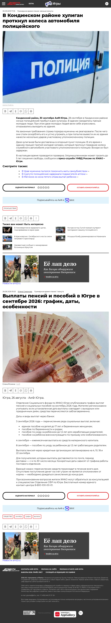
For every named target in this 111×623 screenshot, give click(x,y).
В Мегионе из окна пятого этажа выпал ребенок (49, 177)
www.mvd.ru (8, 105)
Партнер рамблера (44, 613)
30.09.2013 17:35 (9, 11)
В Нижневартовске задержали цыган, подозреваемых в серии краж (30, 229)
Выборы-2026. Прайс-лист (32, 572)
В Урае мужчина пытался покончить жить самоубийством (54, 171)
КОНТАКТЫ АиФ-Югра (29, 569)
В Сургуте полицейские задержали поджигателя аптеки (54, 174)
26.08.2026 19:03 (9, 292)
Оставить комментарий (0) (88, 187)
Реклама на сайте (49, 569)
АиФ (18, 384)
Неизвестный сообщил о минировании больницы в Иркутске (30, 246)
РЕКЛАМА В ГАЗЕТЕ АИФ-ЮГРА (71, 569)
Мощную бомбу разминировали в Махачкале (86, 236)
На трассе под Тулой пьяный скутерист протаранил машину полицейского (84, 229)
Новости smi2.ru (12, 283)
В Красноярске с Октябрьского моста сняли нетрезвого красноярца (33, 237)
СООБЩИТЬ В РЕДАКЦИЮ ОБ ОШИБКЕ (60, 572)
